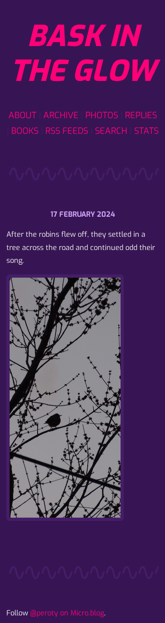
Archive (60, 115)
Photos (101, 115)
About (22, 115)
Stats (146, 131)
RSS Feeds (66, 131)
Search (111, 131)
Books (24, 131)
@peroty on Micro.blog (67, 613)
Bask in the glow (82, 53)
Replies (141, 115)
